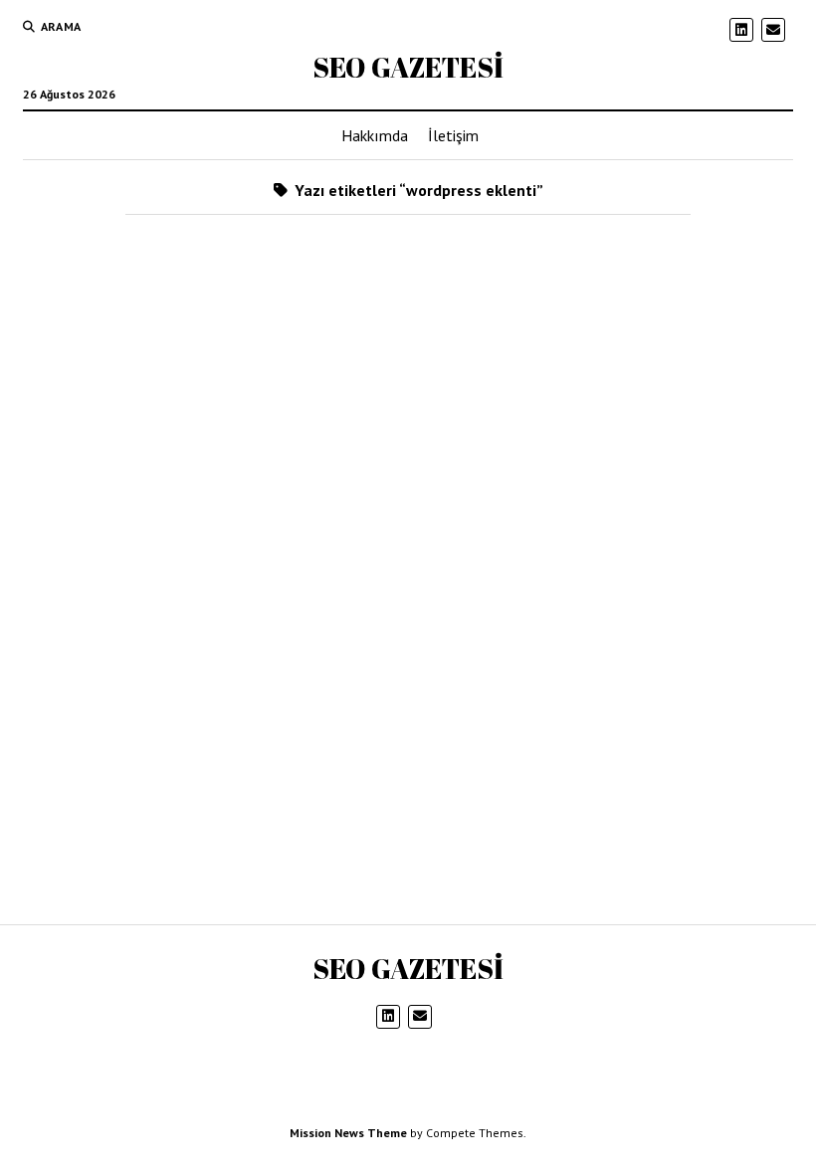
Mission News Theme (348, 1132)
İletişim (453, 135)
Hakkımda (374, 135)
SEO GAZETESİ (408, 67)
